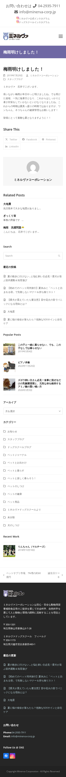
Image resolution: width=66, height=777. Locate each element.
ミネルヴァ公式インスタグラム (34, 18)
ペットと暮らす (16, 470)
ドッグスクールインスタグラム (34, 22)
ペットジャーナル (17, 454)
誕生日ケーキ (53, 575)
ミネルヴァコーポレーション (44, 75)
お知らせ (12, 431)
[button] (61, 36)
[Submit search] (59, 256)
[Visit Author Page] (33, 167)
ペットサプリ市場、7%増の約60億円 (22, 575)
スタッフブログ (15, 79)
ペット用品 (13, 501)
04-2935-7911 (49, 5)
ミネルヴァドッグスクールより (24, 509)
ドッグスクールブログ (19, 447)
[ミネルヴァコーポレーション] (14, 596)
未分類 (11, 517)
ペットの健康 (15, 494)
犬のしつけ (13, 525)
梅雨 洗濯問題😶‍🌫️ (13, 227)
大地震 (7, 204)
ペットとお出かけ (17, 462)
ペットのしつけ (16, 486)
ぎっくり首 (9, 215)
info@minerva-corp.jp (37, 11)
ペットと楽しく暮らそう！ (22, 478)
